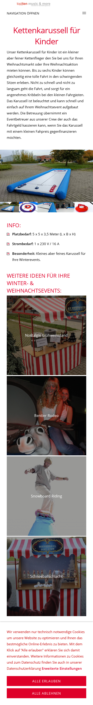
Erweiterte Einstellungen (62, 668)
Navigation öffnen (23, 13)
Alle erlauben (46, 681)
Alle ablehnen (46, 693)
